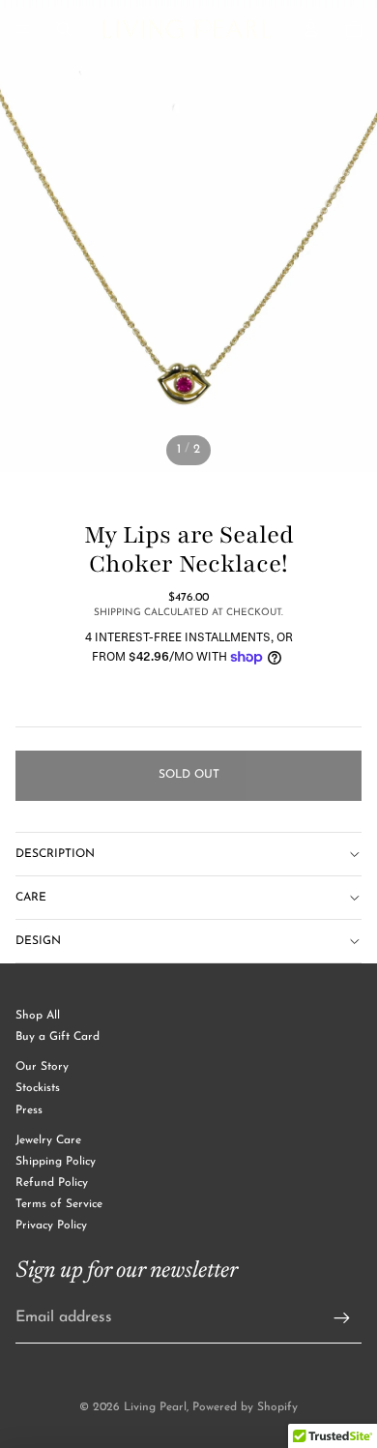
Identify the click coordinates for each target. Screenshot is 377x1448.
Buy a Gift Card (57, 1037)
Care (30, 897)
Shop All (37, 1015)
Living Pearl (155, 1407)
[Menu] (22, 29)
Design (38, 941)
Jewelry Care (48, 1140)
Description (55, 854)
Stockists (37, 1088)
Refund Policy (51, 1183)
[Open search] (64, 29)
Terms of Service (58, 1204)
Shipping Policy (55, 1161)
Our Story (42, 1067)
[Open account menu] (311, 29)
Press (29, 1110)
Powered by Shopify (245, 1407)
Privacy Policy (51, 1225)
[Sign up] (342, 1318)
